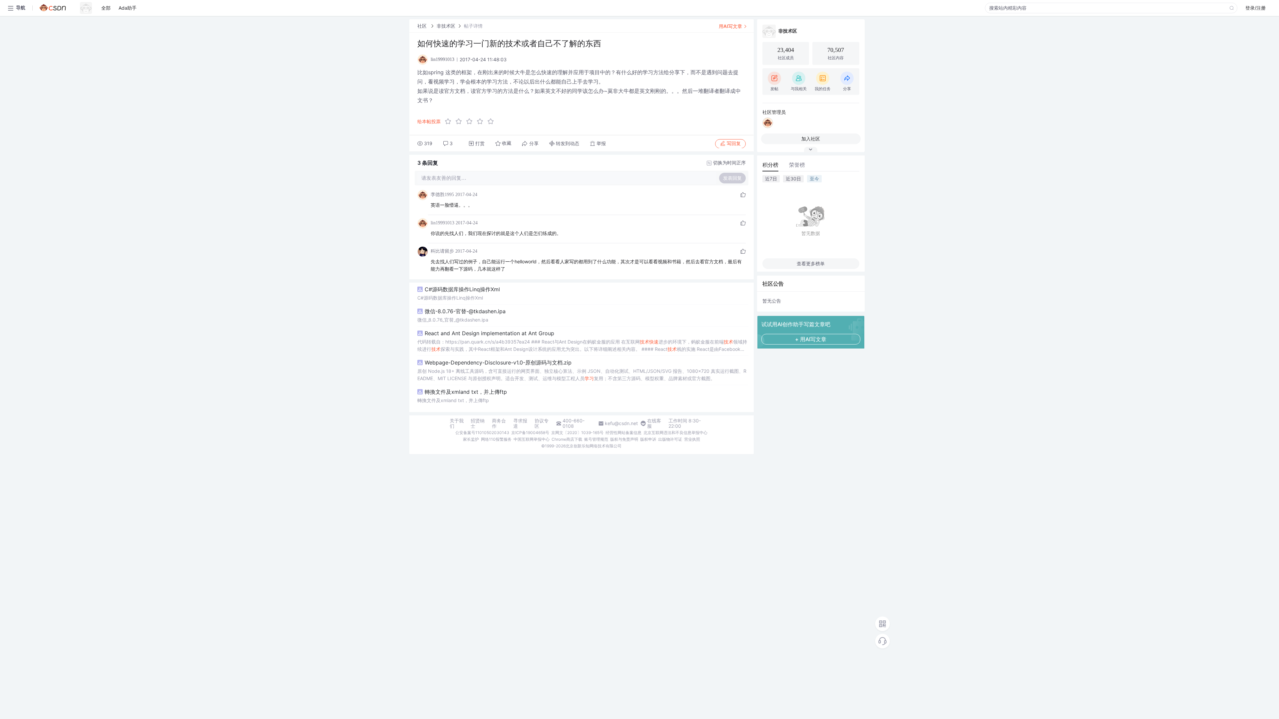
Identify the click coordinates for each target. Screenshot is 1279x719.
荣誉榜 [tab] (797, 164)
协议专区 (542, 423)
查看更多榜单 (811, 263)
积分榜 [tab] (770, 164)
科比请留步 (442, 251)
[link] (422, 26)
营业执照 (692, 439)
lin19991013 (442, 222)
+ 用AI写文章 (810, 339)
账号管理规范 (596, 439)
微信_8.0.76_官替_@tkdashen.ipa (452, 320)
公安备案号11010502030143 (482, 432)
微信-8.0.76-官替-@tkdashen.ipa (465, 311)
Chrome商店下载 (567, 439)
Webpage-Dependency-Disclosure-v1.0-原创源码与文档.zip (498, 362)
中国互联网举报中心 (532, 439)
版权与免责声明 (624, 439)
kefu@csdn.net (621, 423)
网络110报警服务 (496, 439)
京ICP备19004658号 (530, 432)
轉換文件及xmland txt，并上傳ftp (466, 391)
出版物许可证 (670, 439)
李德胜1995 (442, 194)
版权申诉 (648, 439)
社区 (422, 26)
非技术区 (446, 26)
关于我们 (457, 423)
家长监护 (471, 439)
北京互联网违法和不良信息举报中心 (675, 432)
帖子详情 (473, 26)
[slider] (471, 121)
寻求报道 (520, 423)
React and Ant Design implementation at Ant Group (489, 333)
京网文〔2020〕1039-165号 (577, 432)
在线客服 (654, 423)
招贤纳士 (478, 423)
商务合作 (499, 423)
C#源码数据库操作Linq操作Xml (462, 289)
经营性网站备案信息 (623, 432)
